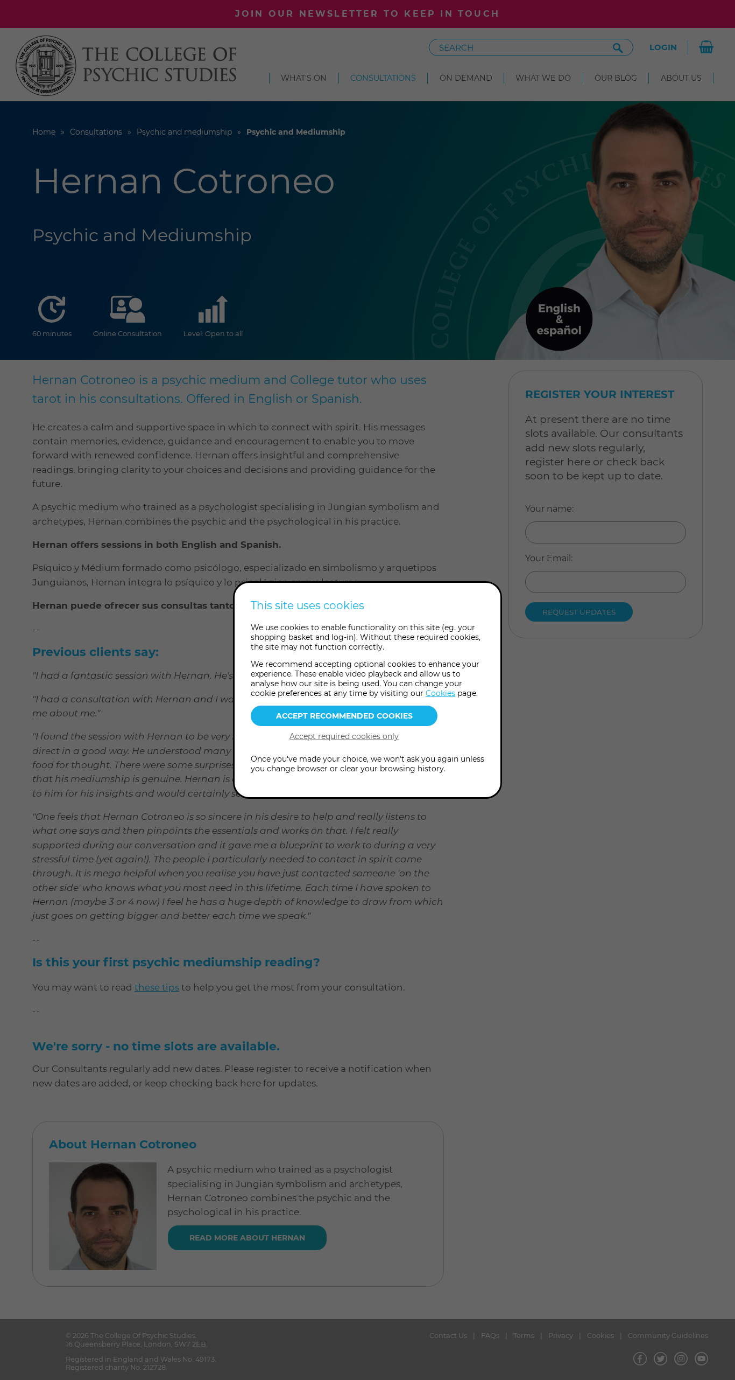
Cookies (440, 693)
